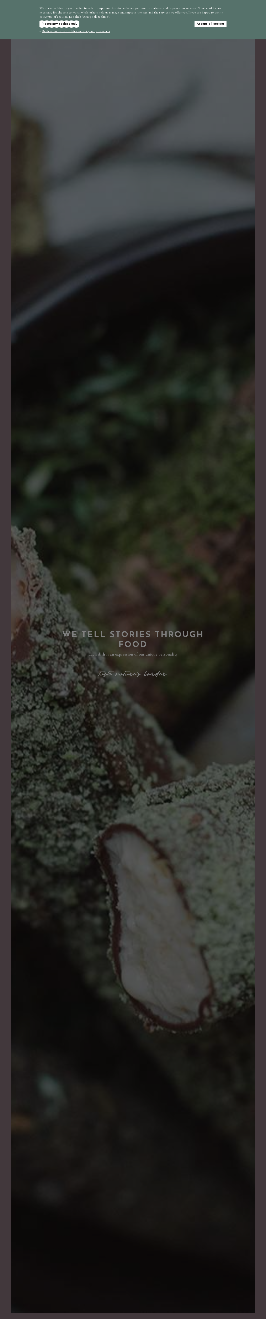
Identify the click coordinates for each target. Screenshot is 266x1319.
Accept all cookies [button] (210, 24)
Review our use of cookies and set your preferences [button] (76, 31)
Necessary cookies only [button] (59, 24)
